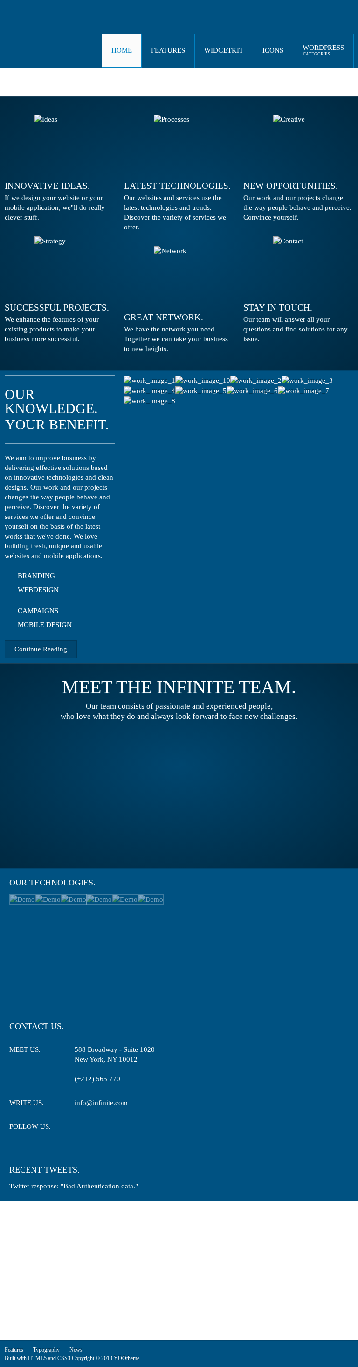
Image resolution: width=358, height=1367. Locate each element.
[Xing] (115, 1128)
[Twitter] (81, 1128)
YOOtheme (126, 1358)
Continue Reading (40, 649)
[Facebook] (98, 1128)
